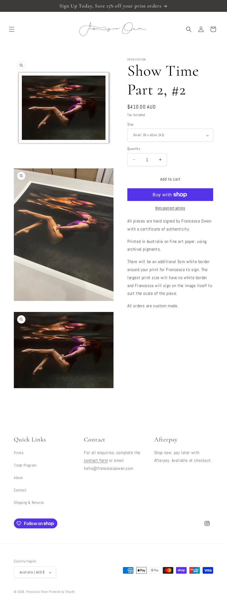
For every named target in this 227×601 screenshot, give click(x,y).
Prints (19, 452)
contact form (96, 460)
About (18, 477)
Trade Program (25, 465)
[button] (12, 29)
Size (130, 124)
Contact (20, 490)
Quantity (133, 148)
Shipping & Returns (29, 502)
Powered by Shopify (62, 592)
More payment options (170, 208)
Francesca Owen (37, 592)
